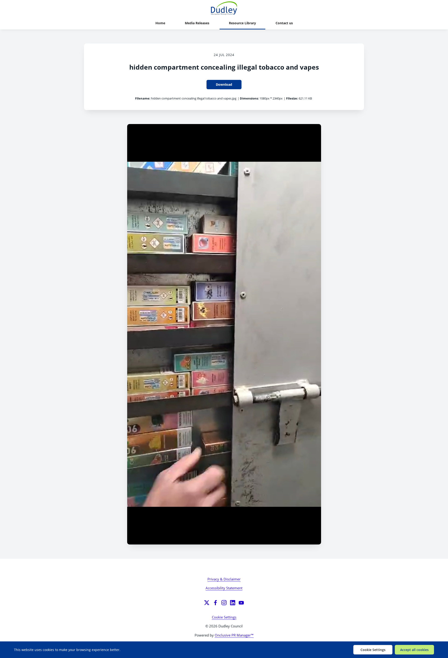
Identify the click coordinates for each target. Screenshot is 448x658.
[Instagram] (224, 602)
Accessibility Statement (224, 588)
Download (224, 84)
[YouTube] (241, 602)
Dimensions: (249, 98)
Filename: (142, 98)
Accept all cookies (414, 649)
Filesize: (292, 98)
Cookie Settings (224, 617)
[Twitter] (206, 602)
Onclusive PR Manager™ (234, 635)
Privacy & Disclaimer (224, 579)
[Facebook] (215, 602)
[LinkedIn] (232, 602)
